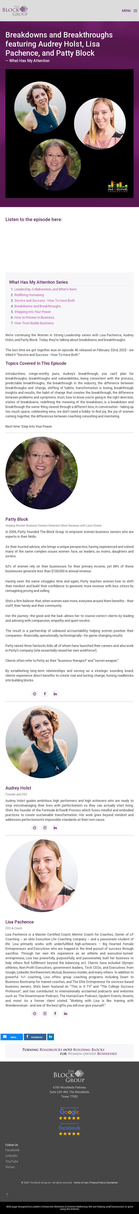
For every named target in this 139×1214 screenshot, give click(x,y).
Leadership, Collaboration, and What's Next (45, 289)
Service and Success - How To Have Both (44, 300)
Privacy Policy (97, 1182)
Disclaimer (112, 1182)
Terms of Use (80, 1182)
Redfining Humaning (29, 295)
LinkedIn (11, 1156)
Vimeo (10, 1167)
